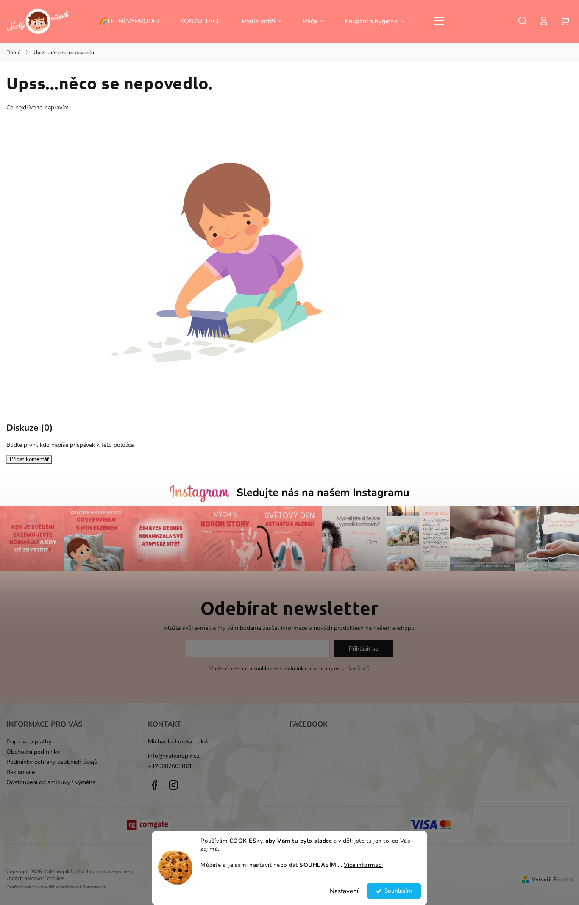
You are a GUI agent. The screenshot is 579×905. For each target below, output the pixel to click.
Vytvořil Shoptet (552, 879)
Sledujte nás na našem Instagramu (323, 492)
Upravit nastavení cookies (35, 878)
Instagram (173, 785)
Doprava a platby (28, 742)
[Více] (438, 21)
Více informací (363, 865)
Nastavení (344, 891)
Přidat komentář (29, 459)
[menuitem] (135, 21)
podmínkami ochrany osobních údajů (326, 668)
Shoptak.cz (94, 887)
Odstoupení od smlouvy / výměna (50, 782)
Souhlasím (398, 891)
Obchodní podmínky (33, 752)
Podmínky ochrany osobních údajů (51, 762)
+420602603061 (170, 766)
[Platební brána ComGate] (148, 826)
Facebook (154, 785)
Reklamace (20, 772)
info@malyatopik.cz (174, 756)
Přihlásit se (363, 649)
